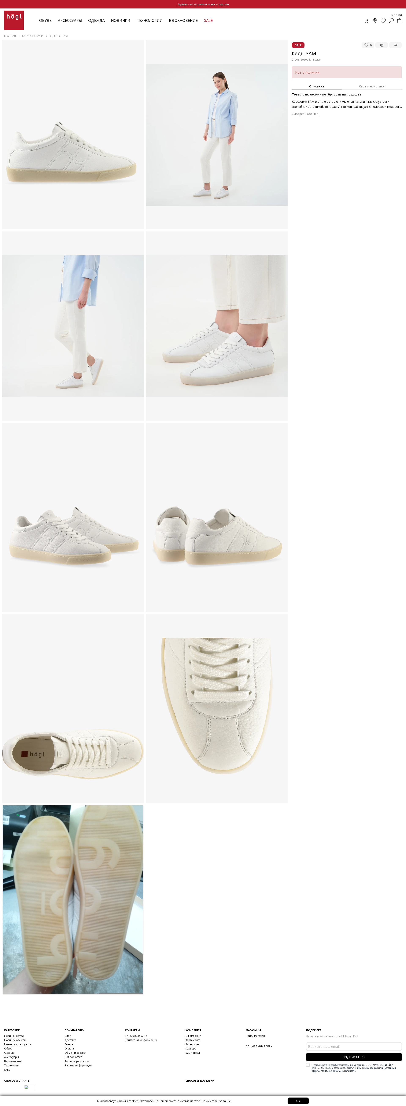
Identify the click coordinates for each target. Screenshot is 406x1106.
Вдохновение (183, 20)
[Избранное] (383, 20)
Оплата (69, 1048)
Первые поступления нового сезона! (203, 4)
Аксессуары (70, 20)
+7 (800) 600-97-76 (136, 1036)
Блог (68, 1036)
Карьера (190, 1048)
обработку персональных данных (348, 1064)
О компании (193, 1036)
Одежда (96, 20)
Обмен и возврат (75, 1053)
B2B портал (192, 1053)
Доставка (70, 1040)
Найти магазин (255, 1036)
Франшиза (192, 1044)
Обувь (45, 20)
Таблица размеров (77, 1061)
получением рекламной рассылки (366, 1067)
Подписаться (354, 1057)
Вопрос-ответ (73, 1057)
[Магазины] (375, 20)
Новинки (120, 20)
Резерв (69, 1044)
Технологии (11, 1065)
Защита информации (78, 1065)
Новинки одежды (15, 1040)
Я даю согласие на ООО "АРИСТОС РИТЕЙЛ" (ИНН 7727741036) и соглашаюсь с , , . (354, 1067)
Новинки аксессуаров (18, 1044)
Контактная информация (141, 1040)
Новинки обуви (14, 1036)
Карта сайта (192, 1040)
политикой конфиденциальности (338, 1070)
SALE (7, 1069)
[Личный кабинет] (367, 20)
